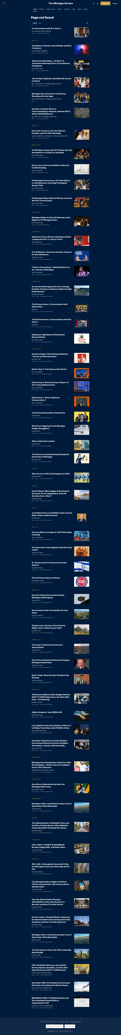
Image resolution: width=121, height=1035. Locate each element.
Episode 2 (35, 324)
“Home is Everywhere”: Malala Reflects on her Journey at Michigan (51, 268)
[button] (35, 9)
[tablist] (37, 23)
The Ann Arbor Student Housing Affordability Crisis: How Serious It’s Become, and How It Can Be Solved (48, 901)
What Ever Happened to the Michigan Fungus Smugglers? (48, 427)
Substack (51, 1031)
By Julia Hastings (37, 680)
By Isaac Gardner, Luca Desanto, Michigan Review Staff (49, 136)
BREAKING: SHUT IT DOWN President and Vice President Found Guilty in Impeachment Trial (50, 1000)
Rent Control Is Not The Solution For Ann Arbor (50, 611)
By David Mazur (37, 242)
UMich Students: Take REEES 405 (47, 712)
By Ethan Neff (36, 476)
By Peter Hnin (36, 359)
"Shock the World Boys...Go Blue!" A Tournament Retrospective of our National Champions (51, 63)
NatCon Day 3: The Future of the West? (49, 369)
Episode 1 (35, 309)
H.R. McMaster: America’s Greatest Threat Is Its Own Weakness (52, 253)
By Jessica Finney (37, 257)
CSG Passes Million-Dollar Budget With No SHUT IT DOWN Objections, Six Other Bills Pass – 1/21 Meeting (51, 697)
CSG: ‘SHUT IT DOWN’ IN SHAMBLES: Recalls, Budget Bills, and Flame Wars (48, 846)
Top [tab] (40, 23)
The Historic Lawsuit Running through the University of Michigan (50, 455)
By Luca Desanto (37, 272)
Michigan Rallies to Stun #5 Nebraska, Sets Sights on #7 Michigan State (51, 218)
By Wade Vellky (37, 499)
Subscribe (105, 3)
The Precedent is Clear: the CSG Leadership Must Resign (51, 951)
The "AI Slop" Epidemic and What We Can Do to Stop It (51, 80)
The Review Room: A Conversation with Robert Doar (50, 305)
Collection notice (75, 1021)
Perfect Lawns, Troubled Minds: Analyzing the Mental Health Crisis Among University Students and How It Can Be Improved (51, 919)
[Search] (93, 3)
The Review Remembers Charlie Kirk (48, 413)
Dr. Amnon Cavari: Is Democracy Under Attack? (49, 564)
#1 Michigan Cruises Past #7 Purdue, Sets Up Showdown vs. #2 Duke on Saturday (52, 151)
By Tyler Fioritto (37, 702)
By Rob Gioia (36, 415)
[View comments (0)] (45, 36)
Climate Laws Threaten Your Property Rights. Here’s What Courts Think (48, 626)
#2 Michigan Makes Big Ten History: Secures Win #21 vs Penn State (52, 199)
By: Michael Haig (37, 68)
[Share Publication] (98, 3)
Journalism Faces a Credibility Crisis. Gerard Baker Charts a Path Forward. (52, 514)
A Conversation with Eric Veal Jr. (46, 28)
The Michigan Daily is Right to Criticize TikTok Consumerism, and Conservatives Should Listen (50, 884)
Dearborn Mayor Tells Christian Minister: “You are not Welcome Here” (50, 355)
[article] (60, 32)
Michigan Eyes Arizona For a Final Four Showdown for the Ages (49, 95)
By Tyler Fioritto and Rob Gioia (42, 988)
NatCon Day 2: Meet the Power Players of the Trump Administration (50, 383)
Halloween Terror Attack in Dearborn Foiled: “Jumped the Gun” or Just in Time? (51, 238)
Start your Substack (55, 1026)
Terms (67, 1021)
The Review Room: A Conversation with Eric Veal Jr (52, 320)
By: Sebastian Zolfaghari (40, 51)
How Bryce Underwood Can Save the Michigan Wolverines (48, 785)
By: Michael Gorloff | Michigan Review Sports (46, 99)
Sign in (115, 3)
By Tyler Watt (36, 955)
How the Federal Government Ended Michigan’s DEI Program (48, 596)
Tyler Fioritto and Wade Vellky (41, 973)
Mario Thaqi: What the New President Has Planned (50, 676)
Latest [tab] (35, 23)
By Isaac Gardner (37, 170)
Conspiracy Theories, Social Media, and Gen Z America (51, 47)
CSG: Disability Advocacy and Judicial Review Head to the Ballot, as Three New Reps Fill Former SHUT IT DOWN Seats (50, 967)
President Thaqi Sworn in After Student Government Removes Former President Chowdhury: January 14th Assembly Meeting (50, 743)
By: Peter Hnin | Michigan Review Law (44, 116)
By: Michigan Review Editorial (41, 31)
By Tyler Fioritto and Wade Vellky (42, 1005)
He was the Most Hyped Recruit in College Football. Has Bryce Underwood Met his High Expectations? (52, 289)
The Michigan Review (43, 33)
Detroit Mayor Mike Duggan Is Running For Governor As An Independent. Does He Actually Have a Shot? (50, 493)
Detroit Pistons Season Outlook (46, 578)
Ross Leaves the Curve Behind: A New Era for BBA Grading (50, 166)
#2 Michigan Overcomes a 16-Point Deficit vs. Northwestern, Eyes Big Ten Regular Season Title (51, 183)
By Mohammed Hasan (39, 731)
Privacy (62, 1021)
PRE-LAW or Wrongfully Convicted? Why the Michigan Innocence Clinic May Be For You (51, 866)
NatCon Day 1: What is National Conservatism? (46, 399)
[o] (82, 308)
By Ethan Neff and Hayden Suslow (43, 770)
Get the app (70, 1026)
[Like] (33, 36)
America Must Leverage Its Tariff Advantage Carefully (52, 533)
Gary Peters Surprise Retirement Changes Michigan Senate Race (51, 661)
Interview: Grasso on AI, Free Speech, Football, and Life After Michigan (49, 132)
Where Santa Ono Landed (43, 441)
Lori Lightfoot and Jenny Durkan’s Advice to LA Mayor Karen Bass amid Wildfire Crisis (51, 726)
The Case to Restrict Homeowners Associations (47, 646)
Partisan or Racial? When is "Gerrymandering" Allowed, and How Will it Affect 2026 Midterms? (51, 111)
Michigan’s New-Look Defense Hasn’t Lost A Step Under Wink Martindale (52, 805)
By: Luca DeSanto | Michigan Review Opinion (46, 84)
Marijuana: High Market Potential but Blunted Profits (48, 336)
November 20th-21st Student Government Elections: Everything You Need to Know (51, 984)
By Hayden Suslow (38, 294)
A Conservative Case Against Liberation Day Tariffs (52, 548)
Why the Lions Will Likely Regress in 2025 (51, 474)
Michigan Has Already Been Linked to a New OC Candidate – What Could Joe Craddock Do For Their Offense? (51, 765)
